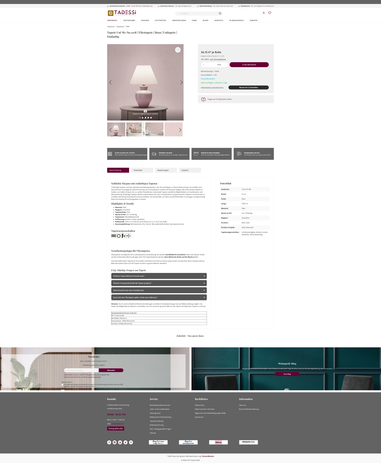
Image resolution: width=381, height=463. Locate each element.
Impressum (199, 417)
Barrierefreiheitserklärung (249, 409)
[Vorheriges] (109, 83)
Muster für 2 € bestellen (248, 87)
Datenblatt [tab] (138, 170)
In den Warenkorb (249, 65)
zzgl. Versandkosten (218, 59)
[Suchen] (220, 13)
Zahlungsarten (155, 413)
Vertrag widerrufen (115, 428)
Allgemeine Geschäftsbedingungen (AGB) (210, 413)
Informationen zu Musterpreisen (212, 87)
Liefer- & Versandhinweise (159, 409)
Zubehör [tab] (185, 170)
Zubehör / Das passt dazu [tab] (190, 335)
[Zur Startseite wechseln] (122, 13)
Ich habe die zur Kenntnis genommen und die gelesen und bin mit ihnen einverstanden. (93, 385)
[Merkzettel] (269, 13)
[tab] (118, 170)
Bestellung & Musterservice (160, 405)
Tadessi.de (110, 26)
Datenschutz (199, 405)
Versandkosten (208, 456)
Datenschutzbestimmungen (83, 384)
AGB (121, 384)
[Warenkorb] (274, 11)
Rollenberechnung (157, 425)
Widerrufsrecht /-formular (205, 409)
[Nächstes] (181, 83)
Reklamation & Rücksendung (160, 417)
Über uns (242, 405)
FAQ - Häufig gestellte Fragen (160, 429)
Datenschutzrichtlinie (72, 377)
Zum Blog (287, 374)
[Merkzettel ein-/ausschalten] (178, 50)
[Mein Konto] (263, 13)
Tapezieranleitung (156, 421)
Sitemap (153, 433)
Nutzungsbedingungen (92, 377)
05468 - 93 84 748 (132, 6)
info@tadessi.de (147, 6)
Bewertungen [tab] (163, 170)
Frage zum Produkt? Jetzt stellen (220, 99)
